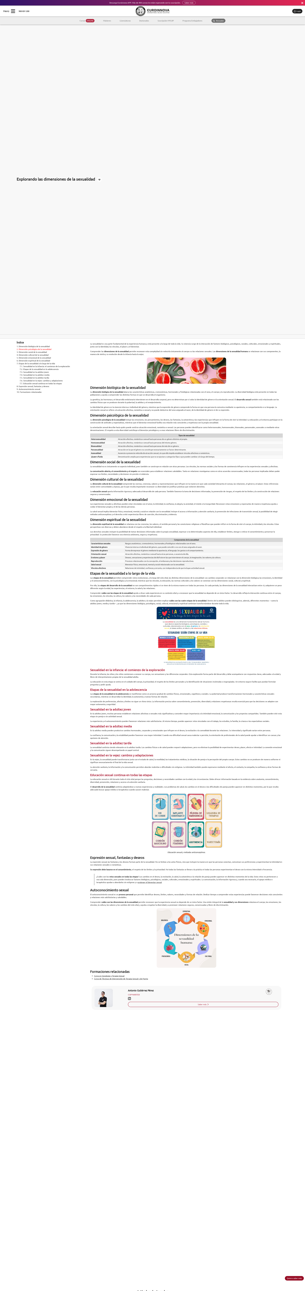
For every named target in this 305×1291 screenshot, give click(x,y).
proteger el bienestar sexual (150, 882)
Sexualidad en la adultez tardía (34, 378)
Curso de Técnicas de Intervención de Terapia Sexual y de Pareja (121, 979)
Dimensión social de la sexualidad (32, 352)
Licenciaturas (125, 21)
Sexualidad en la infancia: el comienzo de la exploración (45, 366)
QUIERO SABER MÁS (294, 1278)
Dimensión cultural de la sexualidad (32, 355)
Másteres (107, 21)
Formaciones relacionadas (29, 392)
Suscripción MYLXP (166, 21)
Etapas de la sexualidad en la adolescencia (39, 369)
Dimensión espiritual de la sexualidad (33, 360)
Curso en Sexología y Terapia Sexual (109, 976)
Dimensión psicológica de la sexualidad (34, 349)
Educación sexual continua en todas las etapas (41, 383)
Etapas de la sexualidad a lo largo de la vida (36, 363)
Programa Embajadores (192, 21)
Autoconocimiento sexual (28, 389)
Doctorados (144, 21)
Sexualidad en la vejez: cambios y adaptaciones (41, 380)
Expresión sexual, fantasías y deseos (33, 386)
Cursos (87, 21)
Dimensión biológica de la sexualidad (33, 346)
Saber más (189, 3)
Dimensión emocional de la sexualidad (34, 358)
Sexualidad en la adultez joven (34, 372)
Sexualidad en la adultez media (34, 375)
